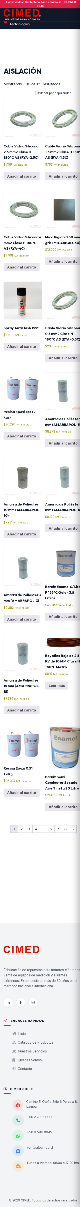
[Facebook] (20, 1002)
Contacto (24, 1069)
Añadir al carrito (21, 176)
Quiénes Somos (29, 1060)
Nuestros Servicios (32, 1051)
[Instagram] (33, 1002)
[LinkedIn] (8, 1002)
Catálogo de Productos (35, 1042)
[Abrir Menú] (76, 14)
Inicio (21, 1034)
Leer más (57, 685)
